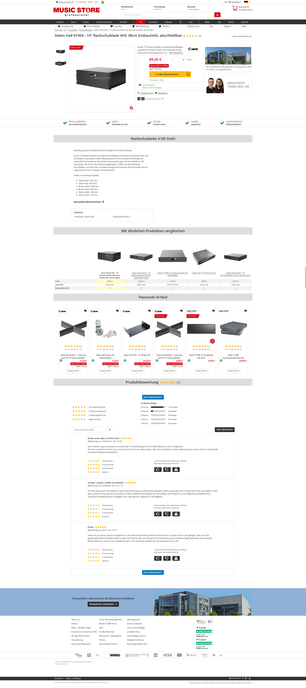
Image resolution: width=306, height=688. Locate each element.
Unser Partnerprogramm (110, 619)
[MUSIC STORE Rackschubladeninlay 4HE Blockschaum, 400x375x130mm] (233, 329)
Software (168, 22)
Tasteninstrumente (104, 22)
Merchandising (142, 26)
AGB (249, 683)
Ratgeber (227, 26)
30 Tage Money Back (80, 636)
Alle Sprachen (225, 429)
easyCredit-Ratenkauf (81, 644)
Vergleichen (73, 371)
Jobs (211, 26)
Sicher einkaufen (134, 623)
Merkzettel (162, 93)
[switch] (210, 621)
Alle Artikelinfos (176, 52)
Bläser (207, 22)
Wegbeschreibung (135, 640)
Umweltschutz (133, 631)
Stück (189, 59)
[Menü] (212, 619)
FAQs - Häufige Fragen (81, 627)
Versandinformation (108, 644)
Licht (191, 22)
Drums (86, 22)
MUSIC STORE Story (108, 623)
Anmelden (235, 2)
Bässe (73, 22)
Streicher (123, 22)
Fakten (74, 623)
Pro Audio (153, 22)
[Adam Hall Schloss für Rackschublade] (105, 329)
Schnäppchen (67, 26)
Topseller (118, 26)
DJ (180, 22)
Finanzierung (77, 640)
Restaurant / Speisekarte (110, 636)
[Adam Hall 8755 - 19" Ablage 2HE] (137, 329)
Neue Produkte (93, 26)
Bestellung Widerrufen (137, 644)
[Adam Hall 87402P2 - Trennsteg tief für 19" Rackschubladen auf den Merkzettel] (181, 311)
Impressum (213, 683)
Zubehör (244, 22)
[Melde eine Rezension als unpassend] (176, 469)
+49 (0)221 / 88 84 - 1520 (238, 86)
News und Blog (72, 678)
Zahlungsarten (133, 619)
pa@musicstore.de (66, 2)
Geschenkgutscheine (136, 636)
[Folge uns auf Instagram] (246, 678)
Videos (102, 640)
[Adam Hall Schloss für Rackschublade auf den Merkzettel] (117, 311)
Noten (231, 22)
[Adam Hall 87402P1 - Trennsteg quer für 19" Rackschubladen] (73, 329)
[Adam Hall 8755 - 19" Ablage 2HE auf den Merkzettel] (149, 311)
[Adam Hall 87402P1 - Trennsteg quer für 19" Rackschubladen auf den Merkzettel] (85, 311)
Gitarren (60, 22)
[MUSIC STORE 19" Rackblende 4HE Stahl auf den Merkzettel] (213, 311)
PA (140, 22)
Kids (219, 22)
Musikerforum (195, 683)
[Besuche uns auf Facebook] (242, 678)
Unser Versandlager (136, 627)
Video (244, 26)
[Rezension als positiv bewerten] (158, 469)
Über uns (75, 619)
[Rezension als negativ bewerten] (167, 469)
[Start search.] (217, 14)
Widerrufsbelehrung (238, 683)
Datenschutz (224, 683)
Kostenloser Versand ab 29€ (84, 631)
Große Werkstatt (106, 631)
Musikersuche (193, 26)
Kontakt (58, 678)
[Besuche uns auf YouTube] (250, 678)
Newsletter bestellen (102, 604)
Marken (166, 26)
